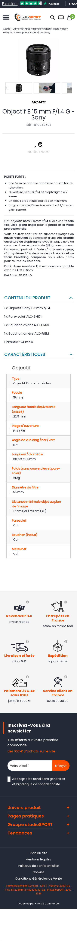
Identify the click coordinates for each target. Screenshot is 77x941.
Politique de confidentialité (38, 866)
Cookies (38, 872)
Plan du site (38, 853)
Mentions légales (38, 859)
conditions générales (49, 779)
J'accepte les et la (38, 781)
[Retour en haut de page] (71, 654)
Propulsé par (26, 903)
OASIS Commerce (48, 903)
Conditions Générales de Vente (38, 878)
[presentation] (6, 88)
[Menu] (6, 17)
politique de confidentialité (39, 784)
